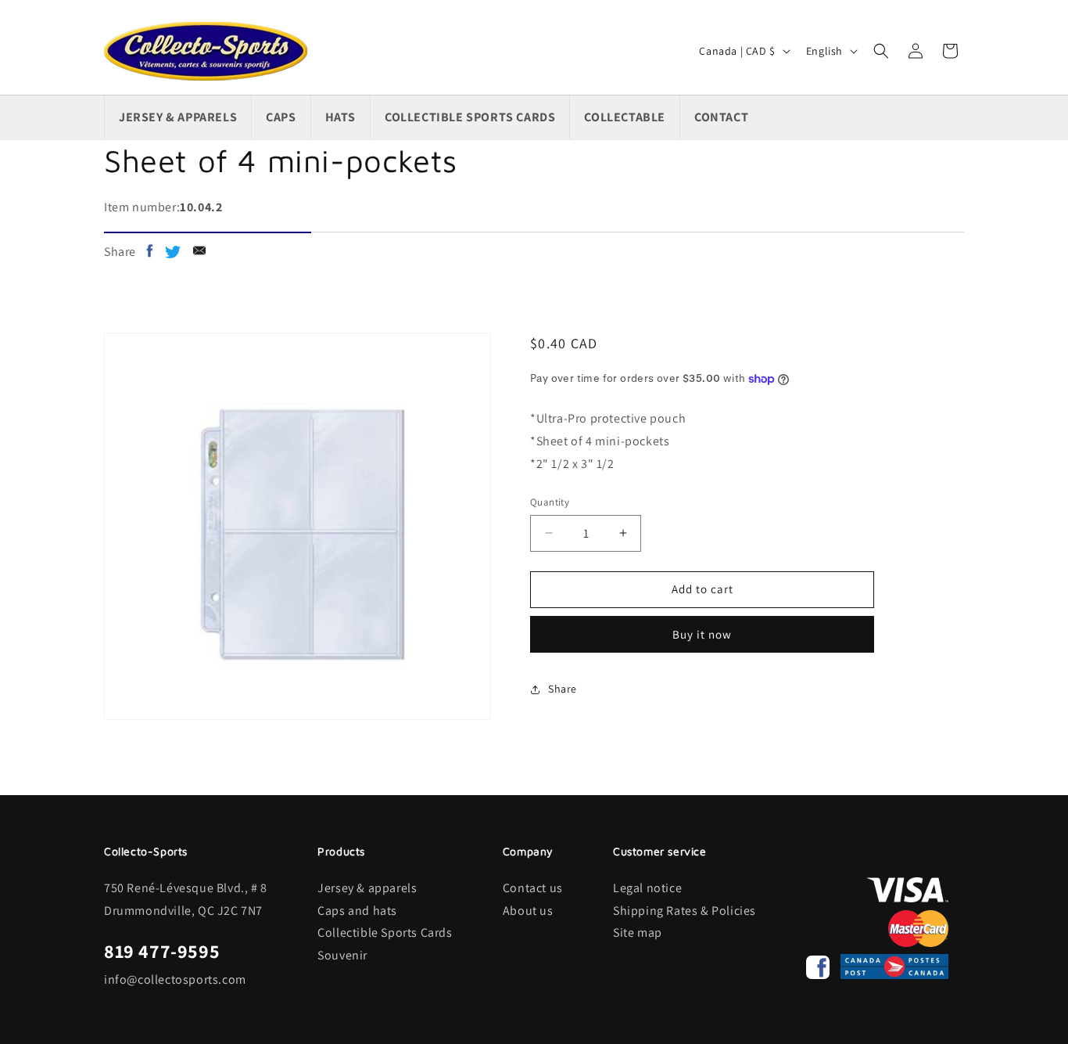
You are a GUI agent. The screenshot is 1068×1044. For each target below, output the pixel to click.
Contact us (533, 888)
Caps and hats (357, 910)
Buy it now (702, 634)
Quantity (549, 502)
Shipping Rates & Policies (684, 910)
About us (528, 910)
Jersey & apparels (367, 888)
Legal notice (647, 888)
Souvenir (342, 955)
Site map (637, 932)
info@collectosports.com (175, 979)
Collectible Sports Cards (384, 932)
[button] (881, 51)
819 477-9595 (162, 950)
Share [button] (562, 689)
